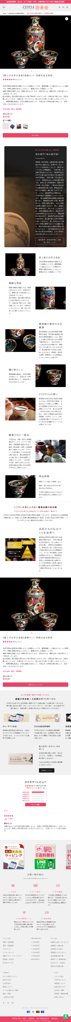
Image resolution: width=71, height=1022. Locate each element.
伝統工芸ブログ (59, 987)
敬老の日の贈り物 (57, 966)
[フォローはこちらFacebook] (4, 1003)
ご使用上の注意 (8, 997)
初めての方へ (7, 980)
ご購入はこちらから (35, 684)
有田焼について (59, 983)
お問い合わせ (59, 997)
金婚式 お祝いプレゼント (59, 942)
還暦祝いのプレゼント (58, 952)
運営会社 (54, 1018)
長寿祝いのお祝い (57, 949)
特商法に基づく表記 (19, 1018)
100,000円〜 (35, 959)
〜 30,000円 (35, 949)
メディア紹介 (59, 976)
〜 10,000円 (35, 942)
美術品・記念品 (8, 959)
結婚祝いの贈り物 (57, 946)
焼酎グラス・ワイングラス (12, 956)
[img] (8, 816)
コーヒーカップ (8, 952)
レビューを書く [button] (35, 804)
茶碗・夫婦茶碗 (8, 942)
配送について (7, 987)
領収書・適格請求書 (61, 994)
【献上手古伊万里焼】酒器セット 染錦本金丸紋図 (28, 638)
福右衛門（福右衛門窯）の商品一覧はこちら (49, 241)
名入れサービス (8, 963)
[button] (7, 79)
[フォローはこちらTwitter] (8, 1003)
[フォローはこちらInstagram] (13, 1003)
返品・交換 (7, 994)
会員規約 (31, 1018)
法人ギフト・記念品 (58, 963)
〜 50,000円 (35, 952)
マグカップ (7, 949)
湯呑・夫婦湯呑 (8, 946)
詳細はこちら (46, 770)
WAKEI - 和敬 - (59, 990)
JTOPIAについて (60, 980)
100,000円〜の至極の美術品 (16, 13)
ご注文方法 (7, 983)
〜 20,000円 (35, 946)
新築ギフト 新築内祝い (59, 959)
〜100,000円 (35, 956)
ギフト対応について (10, 976)
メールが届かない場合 (56, 902)
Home (4, 13)
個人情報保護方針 (43, 1018)
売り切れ (35, 135)
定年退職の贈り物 (57, 956)
